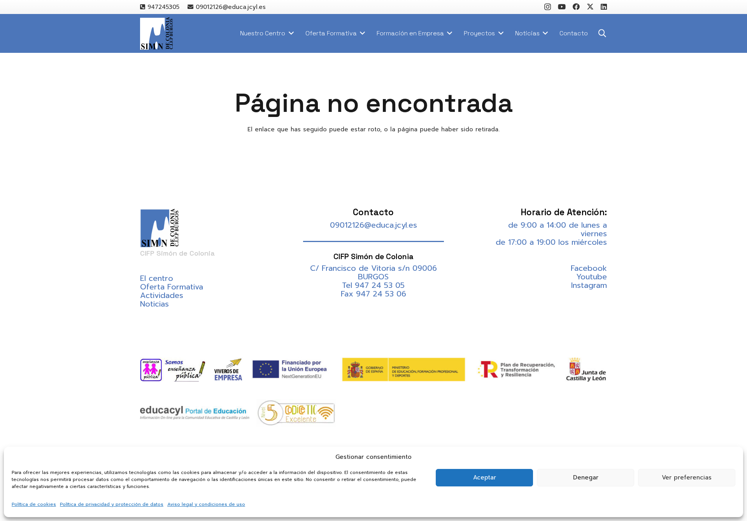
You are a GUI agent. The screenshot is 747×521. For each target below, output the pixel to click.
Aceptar (484, 477)
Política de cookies (34, 504)
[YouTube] (562, 6)
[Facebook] (576, 6)
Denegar (585, 477)
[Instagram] (547, 7)
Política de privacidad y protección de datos (111, 504)
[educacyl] (194, 413)
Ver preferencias (687, 477)
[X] (590, 6)
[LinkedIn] (604, 6)
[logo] (156, 33)
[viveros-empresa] (228, 369)
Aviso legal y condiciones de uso (206, 504)
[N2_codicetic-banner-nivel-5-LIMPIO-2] (296, 413)
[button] (602, 33)
